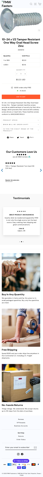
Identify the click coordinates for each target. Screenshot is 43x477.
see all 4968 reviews (20, 157)
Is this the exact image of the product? (18, 130)
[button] (2, 170)
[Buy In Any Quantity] (21, 272)
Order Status (20, 439)
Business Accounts (21, 426)
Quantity (20, 70)
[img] (21, 154)
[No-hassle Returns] (21, 383)
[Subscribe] (35, 447)
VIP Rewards (21, 423)
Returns (21, 436)
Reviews (21, 419)
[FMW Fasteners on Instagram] (18, 454)
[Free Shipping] (21, 328)
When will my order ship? (15, 124)
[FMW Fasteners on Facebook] (22, 454)
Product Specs (10, 120)
